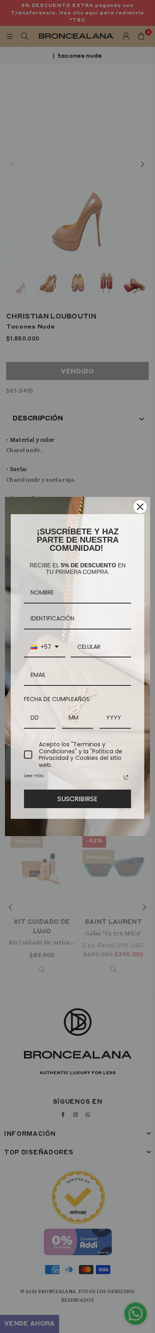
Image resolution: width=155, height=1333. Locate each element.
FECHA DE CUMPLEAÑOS (57, 699)
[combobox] (44, 647)
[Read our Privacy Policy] (126, 777)
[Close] (140, 507)
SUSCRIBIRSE (77, 799)
